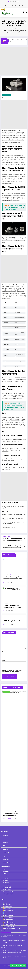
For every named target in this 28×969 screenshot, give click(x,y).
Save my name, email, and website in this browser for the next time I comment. (12, 671)
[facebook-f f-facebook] (9, 5)
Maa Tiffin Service (7, 889)
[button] (18, 965)
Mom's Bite (5, 880)
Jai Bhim (5, 875)
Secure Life (5, 878)
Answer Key (5, 842)
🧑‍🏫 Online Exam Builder (8, 922)
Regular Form (6, 856)
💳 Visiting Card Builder (8, 921)
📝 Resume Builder (7, 908)
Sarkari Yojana (6, 859)
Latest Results (6, 852)
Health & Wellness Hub (8, 895)
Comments (5, 637)
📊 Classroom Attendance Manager (11, 928)
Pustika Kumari (18, 95)
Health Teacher (6, 884)
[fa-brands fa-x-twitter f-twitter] (16, 5)
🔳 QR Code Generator (8, 917)
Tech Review (6, 882)
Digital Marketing (7, 886)
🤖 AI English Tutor (7, 903)
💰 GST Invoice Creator (8, 919)
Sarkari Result (6, 871)
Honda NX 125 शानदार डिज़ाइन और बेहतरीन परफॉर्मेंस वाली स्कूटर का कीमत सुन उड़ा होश (13, 546)
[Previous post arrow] (24, 539)
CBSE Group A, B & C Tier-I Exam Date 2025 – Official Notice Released (12, 606)
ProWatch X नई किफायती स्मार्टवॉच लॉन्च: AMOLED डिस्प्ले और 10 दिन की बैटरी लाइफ (12, 539)
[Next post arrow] (24, 547)
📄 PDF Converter (7, 904)
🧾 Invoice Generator (8, 912)
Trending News (7, 95)
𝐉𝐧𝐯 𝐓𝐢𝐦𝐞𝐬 (6, 13)
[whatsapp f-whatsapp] (23, 5)
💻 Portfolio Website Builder (9, 926)
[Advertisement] (14, 61)
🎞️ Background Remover (9, 924)
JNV (4, 845)
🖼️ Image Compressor (8, 913)
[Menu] (23, 12)
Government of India (8, 893)
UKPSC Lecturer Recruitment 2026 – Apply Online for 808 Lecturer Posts (13, 620)
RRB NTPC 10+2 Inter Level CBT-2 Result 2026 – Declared (12, 946)
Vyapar (4, 873)
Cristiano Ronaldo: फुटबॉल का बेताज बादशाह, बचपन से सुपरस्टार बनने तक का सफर (13, 578)
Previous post (6, 536)
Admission (5, 835)
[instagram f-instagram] (12, 5)
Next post (5, 543)
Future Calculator (7, 887)
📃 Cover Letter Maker (8, 915)
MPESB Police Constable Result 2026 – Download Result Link (13, 956)
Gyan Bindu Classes (8, 891)
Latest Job (5, 849)
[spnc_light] (26, 12)
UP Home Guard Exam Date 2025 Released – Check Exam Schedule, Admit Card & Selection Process (13, 813)
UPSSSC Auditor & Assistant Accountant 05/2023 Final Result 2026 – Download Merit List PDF (13, 951)
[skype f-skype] (5, 5)
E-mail (4, 660)
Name (3, 651)
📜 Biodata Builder (7, 906)
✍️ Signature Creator (8, 910)
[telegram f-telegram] (19, 5)
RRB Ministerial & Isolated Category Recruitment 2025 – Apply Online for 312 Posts (13, 941)
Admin (6, 575)
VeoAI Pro (5, 877)
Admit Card (7, 692)
